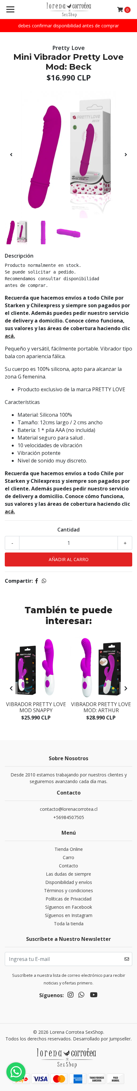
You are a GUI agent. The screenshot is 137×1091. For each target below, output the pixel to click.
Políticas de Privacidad (68, 899)
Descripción (19, 255)
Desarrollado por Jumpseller (102, 1039)
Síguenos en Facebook (68, 907)
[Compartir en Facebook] (36, 580)
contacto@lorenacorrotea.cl (68, 809)
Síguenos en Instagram (68, 915)
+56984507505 (68, 817)
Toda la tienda (68, 924)
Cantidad (68, 529)
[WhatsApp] (81, 995)
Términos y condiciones (68, 890)
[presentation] (11, 154)
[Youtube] (94, 995)
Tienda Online (68, 849)
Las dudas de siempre (68, 874)
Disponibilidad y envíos (68, 882)
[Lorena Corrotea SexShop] (68, 9)
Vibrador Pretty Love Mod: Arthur (101, 707)
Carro (68, 857)
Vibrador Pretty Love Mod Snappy (36, 707)
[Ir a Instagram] (70, 995)
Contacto (68, 866)
